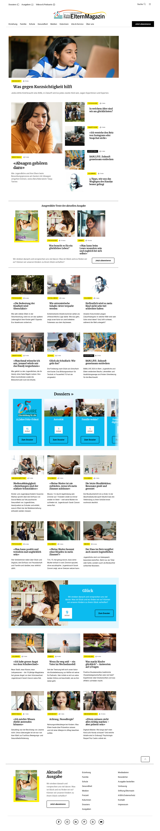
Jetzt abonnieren (143, 24)
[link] (26, 225)
